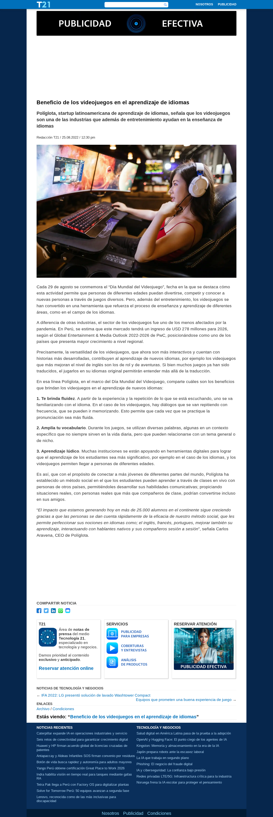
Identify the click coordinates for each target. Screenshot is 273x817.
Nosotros (204, 4)
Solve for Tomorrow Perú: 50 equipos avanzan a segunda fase (83, 791)
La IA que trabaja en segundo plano (162, 758)
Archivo (43, 709)
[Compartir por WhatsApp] (60, 610)
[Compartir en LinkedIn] (53, 610)
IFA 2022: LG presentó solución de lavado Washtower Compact (95, 695)
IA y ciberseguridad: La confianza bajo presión (170, 770)
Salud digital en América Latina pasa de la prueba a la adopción (183, 733)
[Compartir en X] (46, 610)
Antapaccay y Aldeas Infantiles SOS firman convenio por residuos (86, 756)
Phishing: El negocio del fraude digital (164, 764)
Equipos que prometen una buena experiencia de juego (184, 700)
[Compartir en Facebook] (39, 610)
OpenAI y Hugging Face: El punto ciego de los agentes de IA (181, 739)
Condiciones (63, 709)
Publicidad (227, 4)
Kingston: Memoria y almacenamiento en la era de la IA (177, 746)
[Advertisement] (136, 69)
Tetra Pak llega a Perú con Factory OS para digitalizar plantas (83, 784)
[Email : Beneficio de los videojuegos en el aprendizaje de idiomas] (67, 610)
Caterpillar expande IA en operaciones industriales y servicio (82, 733)
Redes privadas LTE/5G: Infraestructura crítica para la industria (183, 776)
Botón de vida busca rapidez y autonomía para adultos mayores (84, 762)
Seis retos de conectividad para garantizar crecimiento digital (82, 739)
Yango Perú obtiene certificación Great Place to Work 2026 (81, 768)
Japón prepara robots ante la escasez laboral (170, 752)
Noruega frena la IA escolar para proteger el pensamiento (179, 782)
